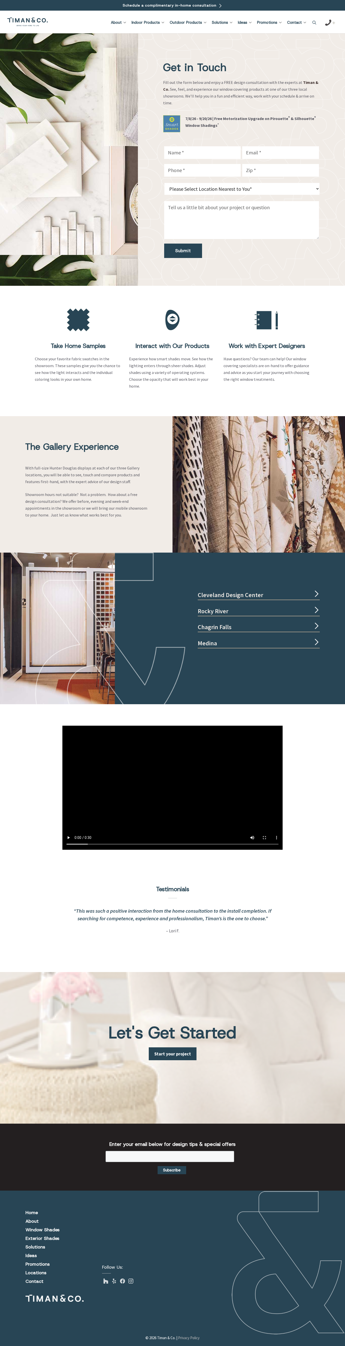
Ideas (242, 22)
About (116, 22)
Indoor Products (146, 22)
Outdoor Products (186, 22)
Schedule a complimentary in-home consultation (170, 5)
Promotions (267, 22)
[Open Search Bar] (314, 23)
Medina (207, 643)
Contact (294, 22)
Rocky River (213, 611)
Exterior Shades (42, 1238)
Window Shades (43, 1230)
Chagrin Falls (215, 627)
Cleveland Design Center (230, 595)
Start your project (172, 1054)
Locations (36, 1273)
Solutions (220, 22)
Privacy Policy (189, 1337)
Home (32, 1213)
